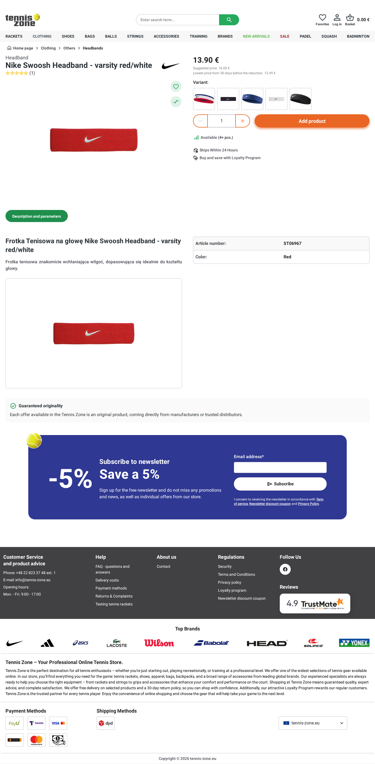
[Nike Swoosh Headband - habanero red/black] (204, 99)
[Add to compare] (175, 101)
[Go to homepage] (22, 19)
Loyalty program (232, 590)
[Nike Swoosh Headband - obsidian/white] (228, 99)
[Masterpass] (14, 739)
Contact (163, 566)
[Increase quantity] (242, 121)
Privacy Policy (308, 504)
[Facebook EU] (285, 569)
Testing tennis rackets (114, 604)
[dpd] (106, 723)
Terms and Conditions (236, 574)
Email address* (249, 456)
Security (225, 566)
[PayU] (14, 723)
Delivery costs (107, 580)
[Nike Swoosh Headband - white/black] (276, 99)
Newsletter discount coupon (270, 504)
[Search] (229, 19)
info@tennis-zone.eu (33, 580)
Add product (312, 121)
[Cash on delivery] (58, 739)
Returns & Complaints (114, 596)
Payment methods (111, 588)
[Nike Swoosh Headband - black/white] (301, 99)
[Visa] (58, 723)
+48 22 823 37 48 (36, 4)
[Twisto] (36, 723)
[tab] (36, 216)
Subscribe (284, 483)
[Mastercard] (36, 739)
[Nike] (171, 65)
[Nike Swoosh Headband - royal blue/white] (252, 99)
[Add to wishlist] (175, 86)
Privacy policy (229, 582)
